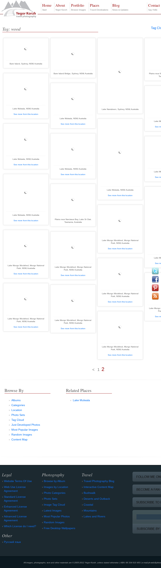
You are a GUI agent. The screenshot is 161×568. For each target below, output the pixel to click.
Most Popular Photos (57, 516)
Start (46, 7)
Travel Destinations (99, 7)
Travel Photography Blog (99, 481)
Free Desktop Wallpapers (59, 528)
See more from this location (26, 114)
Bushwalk (89, 492)
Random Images (21, 434)
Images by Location (56, 487)
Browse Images (78, 7)
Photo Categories (54, 492)
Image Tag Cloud (54, 504)
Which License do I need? (20, 526)
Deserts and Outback (97, 498)
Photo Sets (18, 414)
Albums (16, 400)
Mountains (90, 510)
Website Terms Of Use (18, 481)
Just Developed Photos (25, 424)
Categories (18, 405)
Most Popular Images (24, 429)
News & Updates (120, 7)
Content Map (19, 439)
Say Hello (154, 7)
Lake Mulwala (81, 400)
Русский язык (12, 541)
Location (16, 410)
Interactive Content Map (98, 487)
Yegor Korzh (61, 7)
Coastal (88, 504)
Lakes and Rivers (94, 516)
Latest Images (52, 510)
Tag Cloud (17, 419)
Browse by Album (54, 481)
